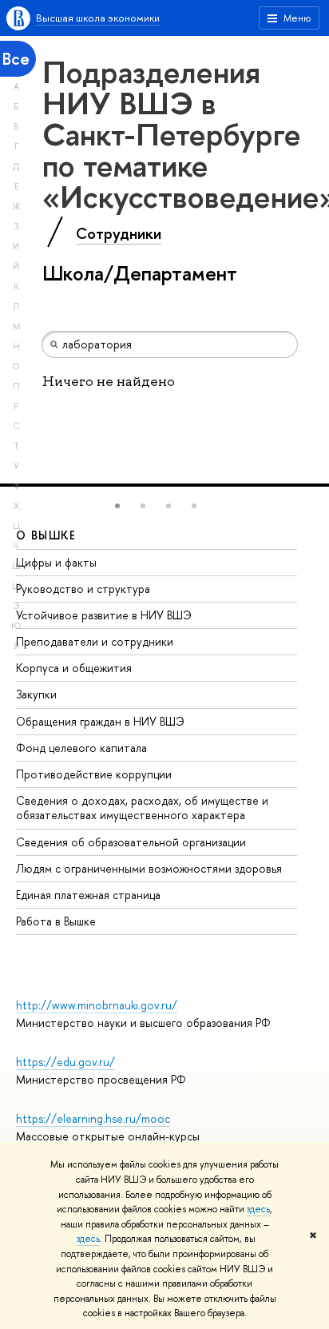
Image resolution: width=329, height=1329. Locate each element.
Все (16, 58)
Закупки (36, 694)
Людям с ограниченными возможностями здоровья (149, 868)
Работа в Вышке (56, 921)
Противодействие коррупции (94, 774)
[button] (117, 506)
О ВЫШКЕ (46, 535)
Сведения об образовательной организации (131, 842)
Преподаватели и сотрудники (94, 641)
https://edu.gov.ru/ (65, 1061)
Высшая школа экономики (98, 17)
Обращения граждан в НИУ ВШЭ (100, 721)
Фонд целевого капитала (81, 747)
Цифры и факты (56, 562)
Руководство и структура (83, 588)
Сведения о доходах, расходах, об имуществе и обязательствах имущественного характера (142, 807)
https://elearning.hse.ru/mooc (93, 1118)
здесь (258, 1209)
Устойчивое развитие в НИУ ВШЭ (104, 615)
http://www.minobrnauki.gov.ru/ (96, 1005)
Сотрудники (118, 233)
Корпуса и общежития (74, 667)
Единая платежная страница (88, 894)
